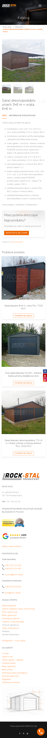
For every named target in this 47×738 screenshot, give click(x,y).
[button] (41, 43)
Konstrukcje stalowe (11, 618)
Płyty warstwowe (9, 612)
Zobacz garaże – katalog (12, 660)
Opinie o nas (7, 656)
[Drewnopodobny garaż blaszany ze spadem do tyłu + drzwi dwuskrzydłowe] (43, 101)
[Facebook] (19, 733)
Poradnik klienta (8, 663)
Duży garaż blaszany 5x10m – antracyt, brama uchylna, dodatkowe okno (23, 374)
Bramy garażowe (9, 615)
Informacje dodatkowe (22, 115)
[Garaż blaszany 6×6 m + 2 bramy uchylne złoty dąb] (39, 101)
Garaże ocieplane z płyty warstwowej (18, 608)
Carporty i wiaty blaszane (13, 621)
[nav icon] (40, 5)
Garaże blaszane (16, 242)
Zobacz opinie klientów (12, 546)
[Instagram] (23, 733)
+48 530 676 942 (13, 586)
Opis (4, 115)
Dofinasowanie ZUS (10, 676)
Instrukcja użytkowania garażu (14, 672)
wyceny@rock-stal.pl (14, 574)
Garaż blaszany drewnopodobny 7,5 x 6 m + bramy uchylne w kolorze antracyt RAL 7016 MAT (23, 443)
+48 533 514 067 (13, 568)
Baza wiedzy (7, 669)
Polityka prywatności (11, 682)
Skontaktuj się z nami (16, 233)
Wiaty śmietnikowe (10, 628)
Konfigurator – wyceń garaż (14, 640)
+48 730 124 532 (13, 565)
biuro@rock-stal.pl (13, 592)
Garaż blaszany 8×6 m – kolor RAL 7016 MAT (23, 307)
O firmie (5, 653)
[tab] (4, 116)
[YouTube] (27, 733)
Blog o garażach (9, 666)
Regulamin (6, 679)
